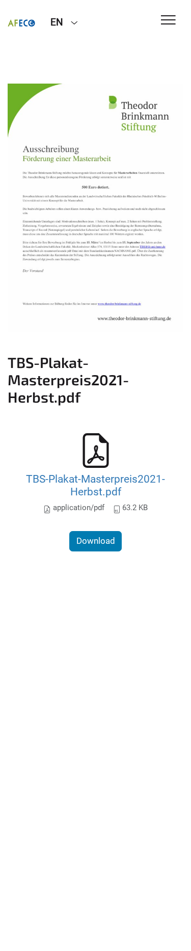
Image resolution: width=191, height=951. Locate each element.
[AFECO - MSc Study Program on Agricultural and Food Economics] (21, 21)
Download (95, 541)
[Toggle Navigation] (168, 20)
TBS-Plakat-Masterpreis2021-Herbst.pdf (95, 485)
